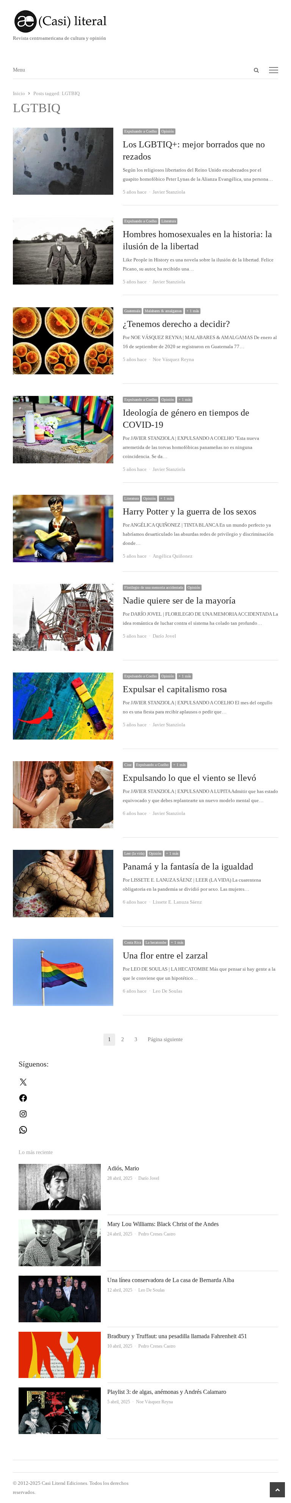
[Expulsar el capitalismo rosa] (63, 677)
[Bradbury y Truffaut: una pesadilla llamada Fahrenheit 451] (60, 1336)
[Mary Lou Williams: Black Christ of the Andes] (60, 1224)
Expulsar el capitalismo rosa (175, 689)
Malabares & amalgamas (163, 311)
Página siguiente (165, 1039)
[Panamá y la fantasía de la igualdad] (63, 854)
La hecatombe (156, 942)
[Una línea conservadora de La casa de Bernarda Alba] (60, 1280)
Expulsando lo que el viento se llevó (189, 778)
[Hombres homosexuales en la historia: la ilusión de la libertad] (63, 222)
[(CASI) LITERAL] (145, 21)
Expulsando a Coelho (140, 131)
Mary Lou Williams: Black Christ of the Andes (163, 1224)
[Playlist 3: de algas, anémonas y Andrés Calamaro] (60, 1392)
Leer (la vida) (134, 853)
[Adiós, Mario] (60, 1168)
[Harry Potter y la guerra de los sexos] (63, 499)
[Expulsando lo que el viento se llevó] (63, 765)
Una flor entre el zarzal (165, 955)
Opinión (167, 131)
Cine (127, 765)
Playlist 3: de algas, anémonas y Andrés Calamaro (166, 1392)
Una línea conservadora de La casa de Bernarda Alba (170, 1280)
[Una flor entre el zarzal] (63, 943)
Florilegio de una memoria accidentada (153, 587)
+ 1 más (192, 311)
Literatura (168, 221)
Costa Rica (132, 942)
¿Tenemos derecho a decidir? (176, 324)
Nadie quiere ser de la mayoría (179, 600)
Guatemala (132, 311)
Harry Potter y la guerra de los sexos (189, 511)
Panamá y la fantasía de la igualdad (188, 866)
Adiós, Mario (123, 1168)
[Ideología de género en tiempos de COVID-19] (63, 400)
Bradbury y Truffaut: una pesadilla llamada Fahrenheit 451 (177, 1336)
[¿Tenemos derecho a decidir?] (63, 311)
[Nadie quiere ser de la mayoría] (63, 588)
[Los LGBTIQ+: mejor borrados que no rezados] (63, 132)
